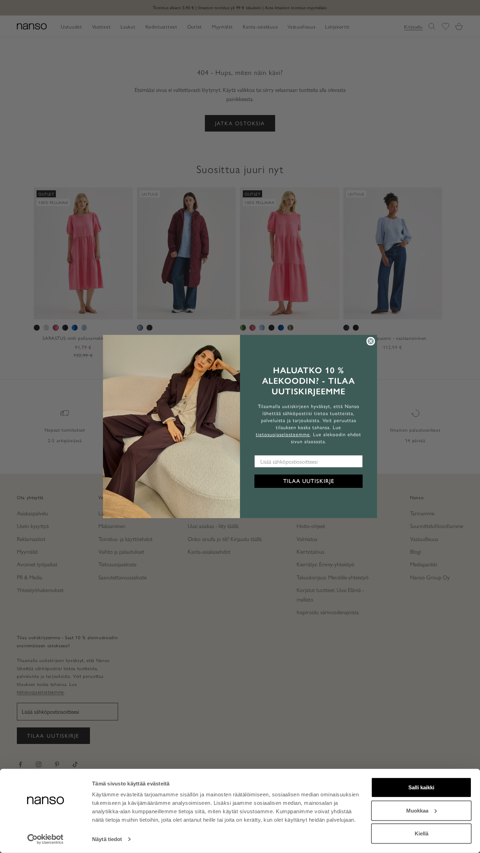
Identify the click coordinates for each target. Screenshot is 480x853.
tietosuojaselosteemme (283, 434)
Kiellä (421, 833)
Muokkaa (417, 810)
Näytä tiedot (107, 839)
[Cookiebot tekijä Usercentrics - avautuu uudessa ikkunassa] (45, 839)
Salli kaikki (421, 787)
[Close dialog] (370, 341)
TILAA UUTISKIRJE (308, 481)
